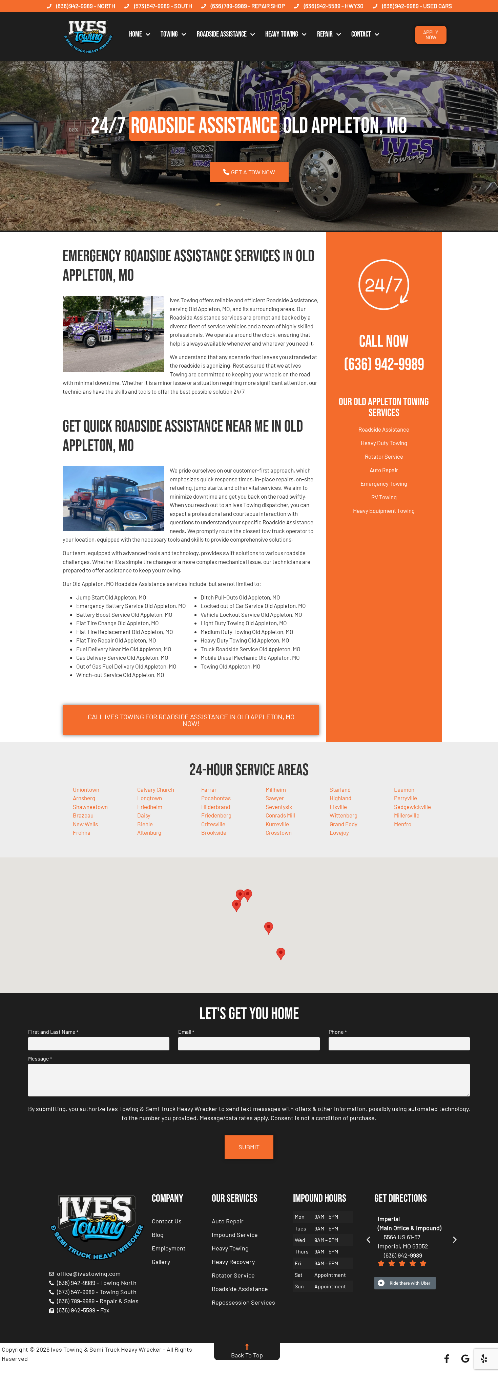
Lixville (338, 806)
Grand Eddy (343, 824)
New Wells (85, 824)
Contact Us (167, 1221)
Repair (325, 34)
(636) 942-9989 (384, 364)
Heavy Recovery (233, 1261)
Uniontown (86, 789)
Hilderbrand (215, 806)
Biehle (145, 824)
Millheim (276, 789)
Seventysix (279, 806)
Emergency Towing (383, 483)
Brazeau (83, 815)
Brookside (213, 832)
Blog (158, 1234)
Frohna (81, 832)
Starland (340, 789)
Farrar (208, 789)
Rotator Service (384, 456)
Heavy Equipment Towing (384, 510)
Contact (361, 34)
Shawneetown (90, 806)
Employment (169, 1248)
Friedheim (149, 806)
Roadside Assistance (222, 34)
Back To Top (247, 1355)
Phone (338, 1031)
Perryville (405, 797)
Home (135, 34)
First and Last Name (53, 1031)
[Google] (465, 1358)
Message (40, 1058)
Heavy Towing (281, 34)
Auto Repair (384, 469)
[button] (247, 895)
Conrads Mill (280, 815)
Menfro (402, 824)
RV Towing (384, 497)
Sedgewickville (412, 806)
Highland (340, 797)
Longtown (149, 797)
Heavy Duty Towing (384, 442)
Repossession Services (243, 1302)
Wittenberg (343, 815)
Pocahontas (216, 797)
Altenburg (149, 832)
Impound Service (235, 1234)
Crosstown (279, 832)
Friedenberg (216, 815)
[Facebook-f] (446, 1358)
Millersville (406, 815)
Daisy (143, 815)
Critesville (213, 824)
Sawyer (275, 797)
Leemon (404, 789)
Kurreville (277, 824)
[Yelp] (484, 1358)
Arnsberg (84, 797)
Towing (169, 34)
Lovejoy (339, 832)
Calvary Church (155, 789)
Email (186, 1031)
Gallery (161, 1261)
